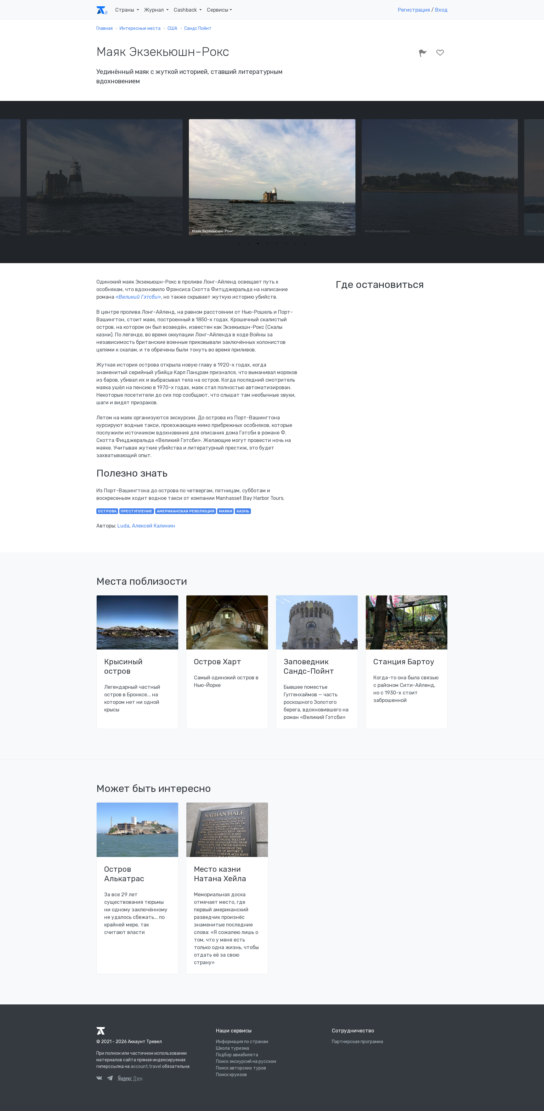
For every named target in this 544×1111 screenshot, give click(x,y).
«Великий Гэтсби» (138, 297)
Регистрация (414, 10)
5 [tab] (277, 243)
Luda (123, 526)
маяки (225, 511)
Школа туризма (232, 1048)
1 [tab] (239, 243)
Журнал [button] (154, 10)
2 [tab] (248, 243)
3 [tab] (258, 243)
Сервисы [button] (217, 10)
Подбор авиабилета (237, 1055)
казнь (242, 511)
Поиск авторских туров (241, 1068)
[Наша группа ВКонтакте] (99, 1078)
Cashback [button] (186, 10)
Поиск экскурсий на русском (246, 1061)
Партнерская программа (357, 1041)
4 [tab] (267, 243)
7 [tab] (295, 243)
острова (107, 511)
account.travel (146, 1066)
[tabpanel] (272, 177)
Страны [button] (125, 10)
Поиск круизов (231, 1074)
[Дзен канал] (130, 1078)
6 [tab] (286, 243)
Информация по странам (242, 1041)
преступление (136, 511)
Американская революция (185, 511)
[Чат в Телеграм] (110, 1078)
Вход (441, 10)
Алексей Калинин (153, 526)
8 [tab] (305, 243)
